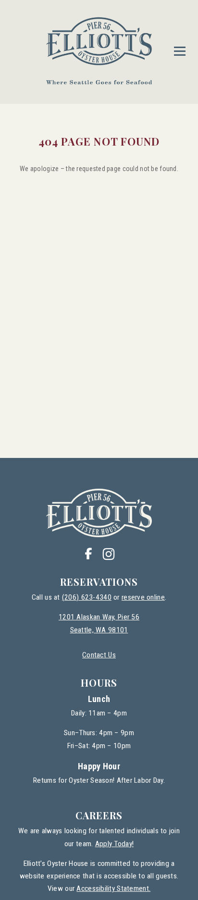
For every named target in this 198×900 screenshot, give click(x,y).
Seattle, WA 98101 (99, 630)
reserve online (143, 597)
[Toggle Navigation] (179, 51)
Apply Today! (114, 843)
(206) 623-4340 (86, 597)
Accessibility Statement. (113, 888)
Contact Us (99, 655)
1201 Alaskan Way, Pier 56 (99, 617)
